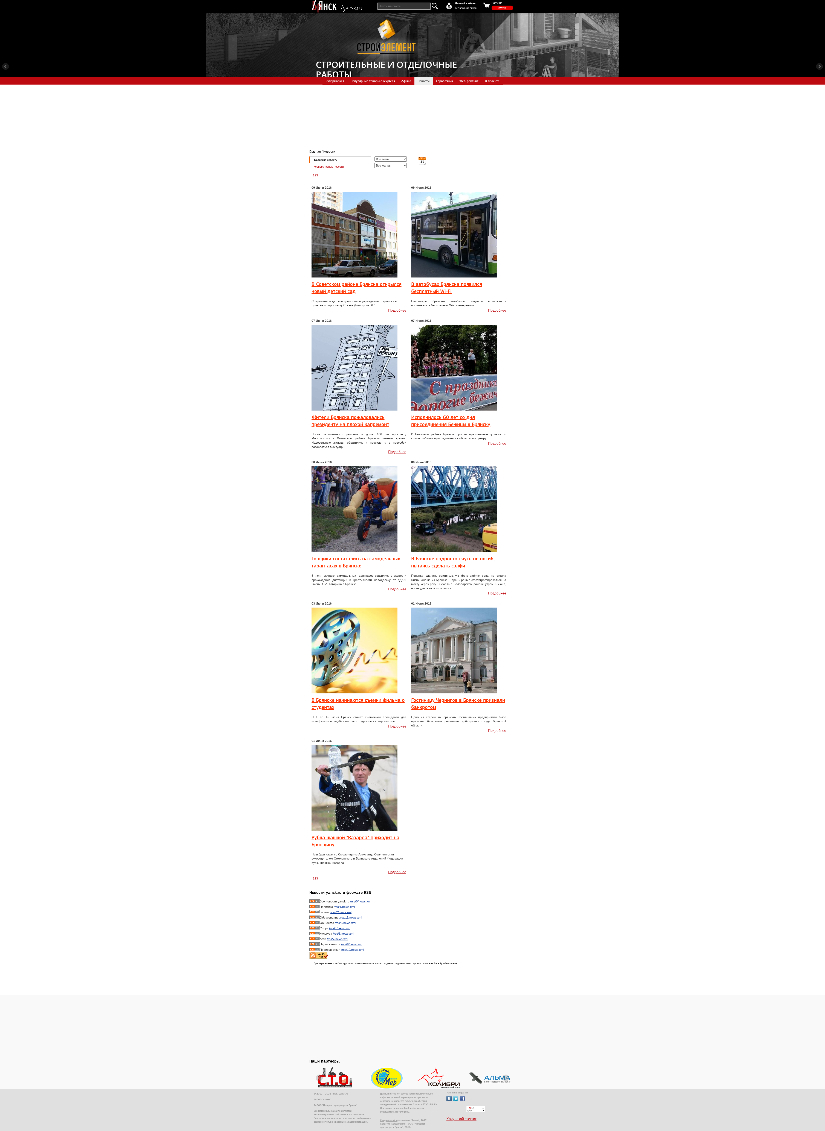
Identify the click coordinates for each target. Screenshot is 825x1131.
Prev (5, 66)
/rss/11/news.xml (350, 917)
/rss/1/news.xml (344, 906)
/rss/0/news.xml (360, 901)
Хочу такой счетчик (461, 1119)
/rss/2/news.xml (340, 912)
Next (819, 66)
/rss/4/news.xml (339, 928)
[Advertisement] (412, 115)
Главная (315, 151)
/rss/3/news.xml (345, 923)
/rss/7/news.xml (337, 939)
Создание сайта (388, 1120)
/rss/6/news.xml (343, 933)
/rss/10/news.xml (352, 949)
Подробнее (397, 310)
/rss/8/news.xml (351, 944)
